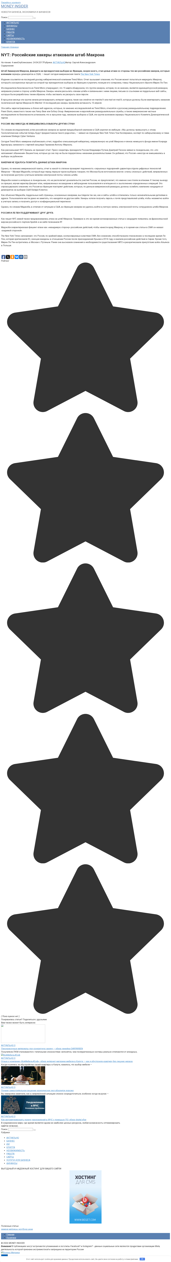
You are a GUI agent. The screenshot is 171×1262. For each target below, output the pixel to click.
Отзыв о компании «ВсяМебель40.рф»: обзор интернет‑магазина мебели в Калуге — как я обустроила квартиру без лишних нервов (67, 1061)
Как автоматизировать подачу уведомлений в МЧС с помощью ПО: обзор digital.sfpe (43, 1119)
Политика (11, 1237)
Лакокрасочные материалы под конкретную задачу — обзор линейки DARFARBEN (42, 1048)
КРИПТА (10, 42)
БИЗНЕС (10, 29)
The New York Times (90, 74)
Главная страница (10, 47)
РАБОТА (10, 32)
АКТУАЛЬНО (12, 22)
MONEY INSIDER (14, 6)
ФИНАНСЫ (11, 26)
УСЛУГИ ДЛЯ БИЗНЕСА (18, 1160)
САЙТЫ (10, 35)
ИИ (8, 1144)
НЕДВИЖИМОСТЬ (15, 38)
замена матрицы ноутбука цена (17, 1229)
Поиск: (4, 17)
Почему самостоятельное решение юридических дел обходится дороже (37, 1090)
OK (142, 1259)
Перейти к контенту (11, 2)
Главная (10, 1234)
